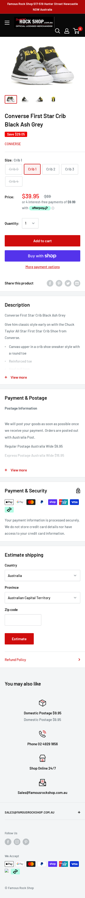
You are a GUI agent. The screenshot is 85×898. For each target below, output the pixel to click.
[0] (76, 31)
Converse (13, 144)
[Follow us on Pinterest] (26, 842)
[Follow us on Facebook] (8, 842)
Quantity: (12, 223)
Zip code (11, 609)
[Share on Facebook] (50, 283)
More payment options (43, 267)
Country (11, 565)
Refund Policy (15, 659)
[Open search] (57, 31)
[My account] (66, 31)
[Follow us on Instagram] (17, 842)
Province (12, 587)
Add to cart (42, 240)
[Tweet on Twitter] (68, 283)
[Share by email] (77, 283)
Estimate (19, 638)
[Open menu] (7, 23)
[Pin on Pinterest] (59, 283)
